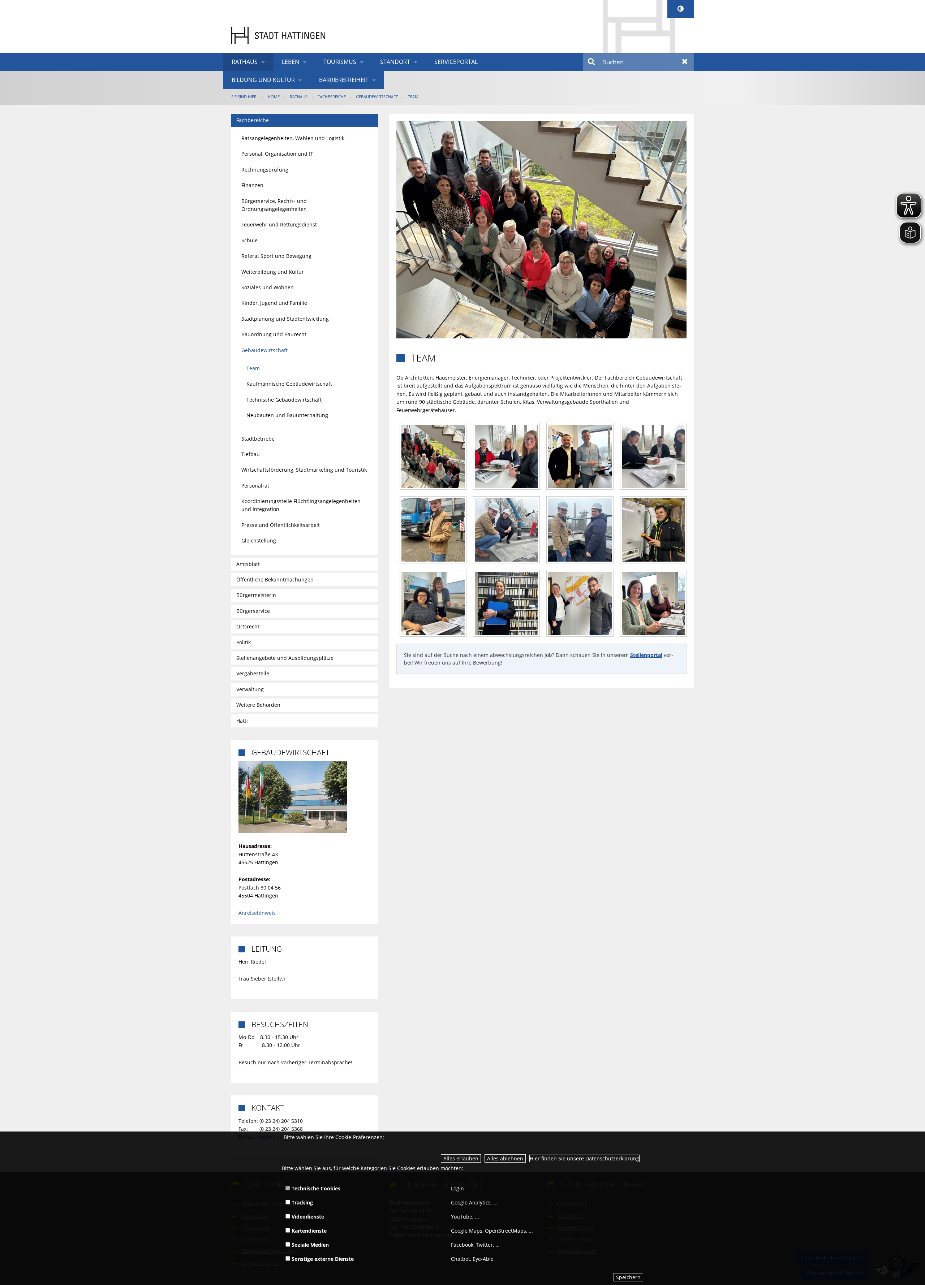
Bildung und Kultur (263, 80)
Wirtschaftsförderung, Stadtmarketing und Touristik (304, 469)
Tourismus (339, 62)
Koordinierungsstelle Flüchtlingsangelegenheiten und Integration (301, 505)
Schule (249, 240)
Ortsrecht (247, 626)
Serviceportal (456, 62)
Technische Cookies (315, 1188)
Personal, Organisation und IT (277, 153)
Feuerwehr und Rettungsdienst (279, 224)
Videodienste (307, 1216)
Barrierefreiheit (344, 80)
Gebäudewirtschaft (377, 96)
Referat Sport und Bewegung (276, 255)
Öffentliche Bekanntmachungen (275, 579)
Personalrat (255, 485)
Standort (395, 62)
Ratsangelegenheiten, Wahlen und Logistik (292, 138)
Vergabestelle (252, 673)
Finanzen (252, 185)
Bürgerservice (253, 610)
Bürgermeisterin (256, 595)
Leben (290, 62)
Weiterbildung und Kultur (272, 271)
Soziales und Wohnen (267, 287)
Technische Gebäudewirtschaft (284, 399)
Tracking (301, 1202)
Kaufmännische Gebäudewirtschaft (289, 383)
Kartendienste (308, 1230)
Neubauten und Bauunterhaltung (287, 415)
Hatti (242, 720)
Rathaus (245, 62)
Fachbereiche (332, 96)
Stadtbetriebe (258, 438)
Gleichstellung (258, 540)
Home (274, 96)
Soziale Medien (309, 1244)
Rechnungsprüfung (264, 169)
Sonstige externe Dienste (322, 1258)
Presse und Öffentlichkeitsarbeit (280, 525)
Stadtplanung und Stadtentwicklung (285, 318)
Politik (243, 642)
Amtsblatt (248, 564)
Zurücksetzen (685, 62)
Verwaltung (250, 689)
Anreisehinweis (257, 912)
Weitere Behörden (258, 704)
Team (413, 96)
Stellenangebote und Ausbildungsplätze (285, 657)
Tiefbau (250, 454)
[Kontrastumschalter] (680, 9)
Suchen (591, 62)
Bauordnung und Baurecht (273, 334)
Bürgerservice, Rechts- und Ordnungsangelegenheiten (274, 205)
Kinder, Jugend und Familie (274, 302)
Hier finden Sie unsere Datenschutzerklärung (584, 1158)
